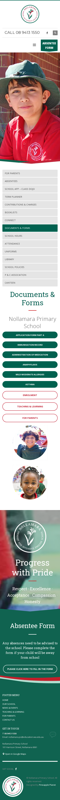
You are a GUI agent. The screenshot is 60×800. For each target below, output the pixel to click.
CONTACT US (8, 719)
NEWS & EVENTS (10, 707)
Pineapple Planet (47, 784)
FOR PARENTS (9, 715)
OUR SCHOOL (8, 704)
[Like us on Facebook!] (16, 769)
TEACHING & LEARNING (13, 711)
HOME (5, 700)
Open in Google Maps (15, 753)
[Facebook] (47, 32)
